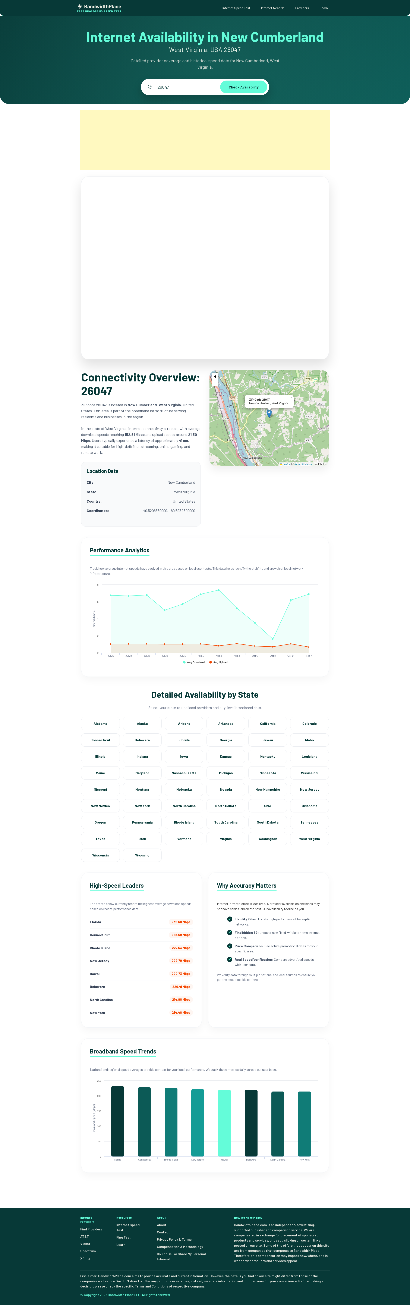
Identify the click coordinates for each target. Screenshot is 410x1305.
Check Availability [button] (244, 87)
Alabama (100, 723)
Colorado (309, 723)
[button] (269, 413)
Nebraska (184, 789)
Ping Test (123, 1237)
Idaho (309, 740)
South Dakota (267, 822)
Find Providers (91, 1229)
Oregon (100, 822)
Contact (163, 1232)
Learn (324, 8)
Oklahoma (309, 806)
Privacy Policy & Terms (174, 1239)
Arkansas (225, 723)
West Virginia (309, 839)
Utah (142, 839)
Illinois (100, 756)
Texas (100, 839)
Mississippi (309, 773)
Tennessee (309, 822)
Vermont (184, 839)
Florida (184, 740)
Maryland (142, 773)
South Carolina (225, 822)
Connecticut (100, 740)
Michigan (226, 773)
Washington (267, 839)
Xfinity (85, 1258)
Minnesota (267, 773)
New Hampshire (267, 789)
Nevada (226, 789)
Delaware (142, 740)
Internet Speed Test (236, 8)
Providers (302, 8)
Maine (100, 773)
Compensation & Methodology (180, 1247)
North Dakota (225, 806)
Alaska (142, 723)
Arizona (184, 723)
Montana (142, 789)
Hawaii (267, 740)
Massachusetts (184, 773)
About (161, 1225)
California (267, 723)
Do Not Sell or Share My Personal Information (181, 1256)
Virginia (226, 839)
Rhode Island (184, 822)
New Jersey (309, 789)
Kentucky (267, 756)
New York (142, 806)
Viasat (85, 1244)
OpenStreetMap (304, 464)
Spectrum (88, 1251)
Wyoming (142, 855)
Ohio (267, 806)
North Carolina (184, 806)
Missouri (100, 789)
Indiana (142, 756)
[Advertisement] (205, 140)
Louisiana (309, 756)
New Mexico (100, 806)
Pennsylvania (142, 822)
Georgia (226, 740)
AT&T (84, 1236)
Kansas (226, 756)
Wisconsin (100, 855)
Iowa (184, 756)
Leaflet (286, 464)
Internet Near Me (272, 8)
